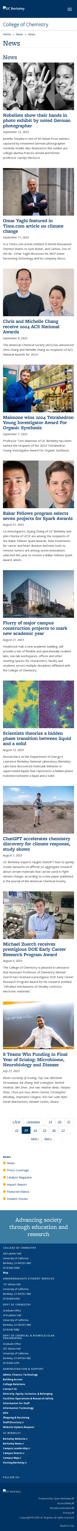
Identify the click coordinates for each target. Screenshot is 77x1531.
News (19, 34)
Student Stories (17, 1199)
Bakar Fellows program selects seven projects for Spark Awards (38, 515)
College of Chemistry (25, 24)
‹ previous (34, 1122)
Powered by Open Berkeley (56, 1498)
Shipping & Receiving (16, 1417)
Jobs (5, 1412)
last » (49, 1139)
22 (18, 1131)
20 (61, 1122)
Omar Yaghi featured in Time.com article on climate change (33, 225)
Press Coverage (18, 1170)
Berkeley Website (15, 1438)
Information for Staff (16, 1403)
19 (52, 1122)
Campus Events (13, 1453)
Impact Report (17, 1184)
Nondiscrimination (62, 1508)
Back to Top (67, 1525)
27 (64, 1131)
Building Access (13, 1379)
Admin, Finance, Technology (20, 1374)
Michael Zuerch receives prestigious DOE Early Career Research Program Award (34, 949)
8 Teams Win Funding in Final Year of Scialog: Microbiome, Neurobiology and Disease (35, 1059)
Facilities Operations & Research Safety (28, 1398)
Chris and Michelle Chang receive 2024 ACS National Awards (31, 326)
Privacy (68, 1513)
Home (7, 34)
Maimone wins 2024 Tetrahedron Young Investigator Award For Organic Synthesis (38, 422)
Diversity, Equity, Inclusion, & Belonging (28, 1393)
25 (46, 1131)
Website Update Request (18, 1427)
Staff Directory (13, 1422)
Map (5, 1272)
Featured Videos (18, 1192)
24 (37, 1131)
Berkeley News (13, 1443)
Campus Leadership (16, 1448)
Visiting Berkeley (15, 1462)
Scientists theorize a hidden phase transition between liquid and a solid (37, 738)
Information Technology (18, 1408)
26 (55, 1131)
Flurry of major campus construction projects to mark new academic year (35, 628)
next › (36, 1139)
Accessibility (65, 1503)
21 (70, 1122)
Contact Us (10, 1389)
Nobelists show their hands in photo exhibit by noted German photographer (36, 120)
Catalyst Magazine (19, 1177)
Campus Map (12, 1458)
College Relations (14, 1384)
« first (17, 1122)
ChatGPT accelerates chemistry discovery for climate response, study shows (36, 843)
